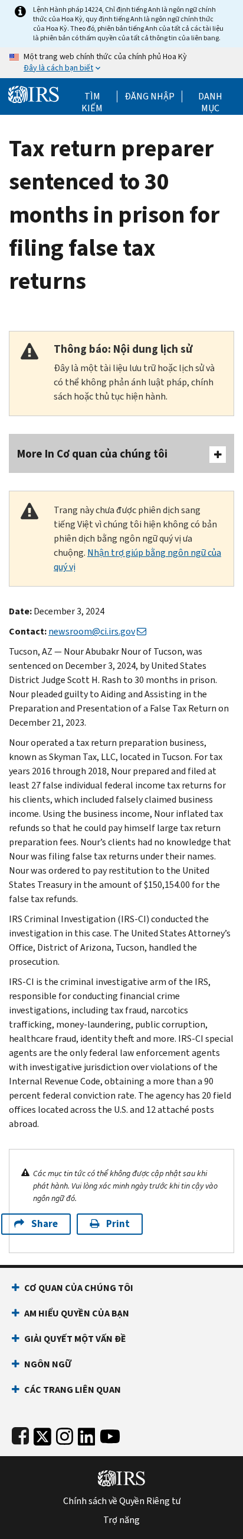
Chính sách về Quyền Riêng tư (121, 1501)
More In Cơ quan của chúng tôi (92, 453)
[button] (149, 96)
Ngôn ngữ (47, 1364)
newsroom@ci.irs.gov (91, 631)
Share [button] (44, 1224)
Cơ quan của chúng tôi (78, 1288)
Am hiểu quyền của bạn (76, 1313)
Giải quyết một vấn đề (75, 1338)
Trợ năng (121, 1520)
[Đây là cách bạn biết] (121, 62)
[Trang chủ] (33, 93)
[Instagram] (64, 1434)
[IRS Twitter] (42, 1434)
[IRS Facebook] (20, 1434)
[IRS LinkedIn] (87, 1434)
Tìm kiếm (92, 96)
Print (118, 1224)
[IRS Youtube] (110, 1434)
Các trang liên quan (72, 1389)
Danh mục (210, 96)
